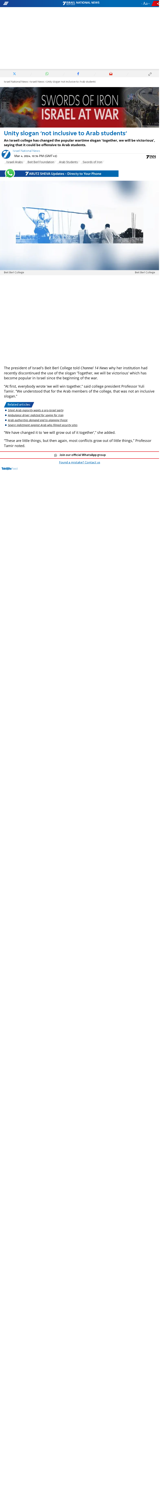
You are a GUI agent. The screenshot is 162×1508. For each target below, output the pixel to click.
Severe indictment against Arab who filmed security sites (42, 425)
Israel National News (16, 82)
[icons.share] (155, 3)
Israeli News (37, 82)
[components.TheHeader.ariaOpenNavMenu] (26, 3)
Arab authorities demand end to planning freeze (38, 420)
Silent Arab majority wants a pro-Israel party (35, 410)
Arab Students (68, 162)
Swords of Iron (92, 162)
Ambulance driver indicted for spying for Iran (35, 415)
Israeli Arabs (14, 162)
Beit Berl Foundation (41, 162)
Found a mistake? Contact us (79, 462)
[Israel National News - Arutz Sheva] (81, 3)
